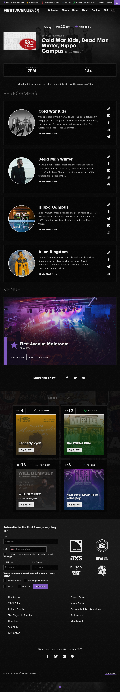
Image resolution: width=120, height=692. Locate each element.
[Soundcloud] (109, 130)
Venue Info (36, 358)
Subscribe (40, 587)
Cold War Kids (52, 112)
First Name (8, 562)
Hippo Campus (53, 208)
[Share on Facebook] (67, 378)
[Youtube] (109, 178)
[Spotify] (109, 185)
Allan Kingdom (53, 252)
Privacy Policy (110, 673)
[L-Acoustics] (76, 546)
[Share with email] (83, 378)
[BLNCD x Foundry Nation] (76, 570)
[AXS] (76, 558)
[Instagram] (109, 116)
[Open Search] (113, 10)
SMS (5, 549)
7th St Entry (14, 603)
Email (6, 537)
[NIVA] (102, 558)
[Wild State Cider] (102, 570)
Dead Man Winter (55, 159)
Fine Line (26, 587)
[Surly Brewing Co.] (102, 545)
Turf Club (11, 587)
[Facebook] (109, 123)
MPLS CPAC (14, 633)
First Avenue (14, 597)
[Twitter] (109, 137)
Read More (46, 134)
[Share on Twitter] (75, 378)
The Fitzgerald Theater (38, 581)
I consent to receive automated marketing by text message (28, 556)
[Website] (109, 109)
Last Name (37, 562)
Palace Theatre (14, 581)
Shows (15, 358)
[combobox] (13, 549)
